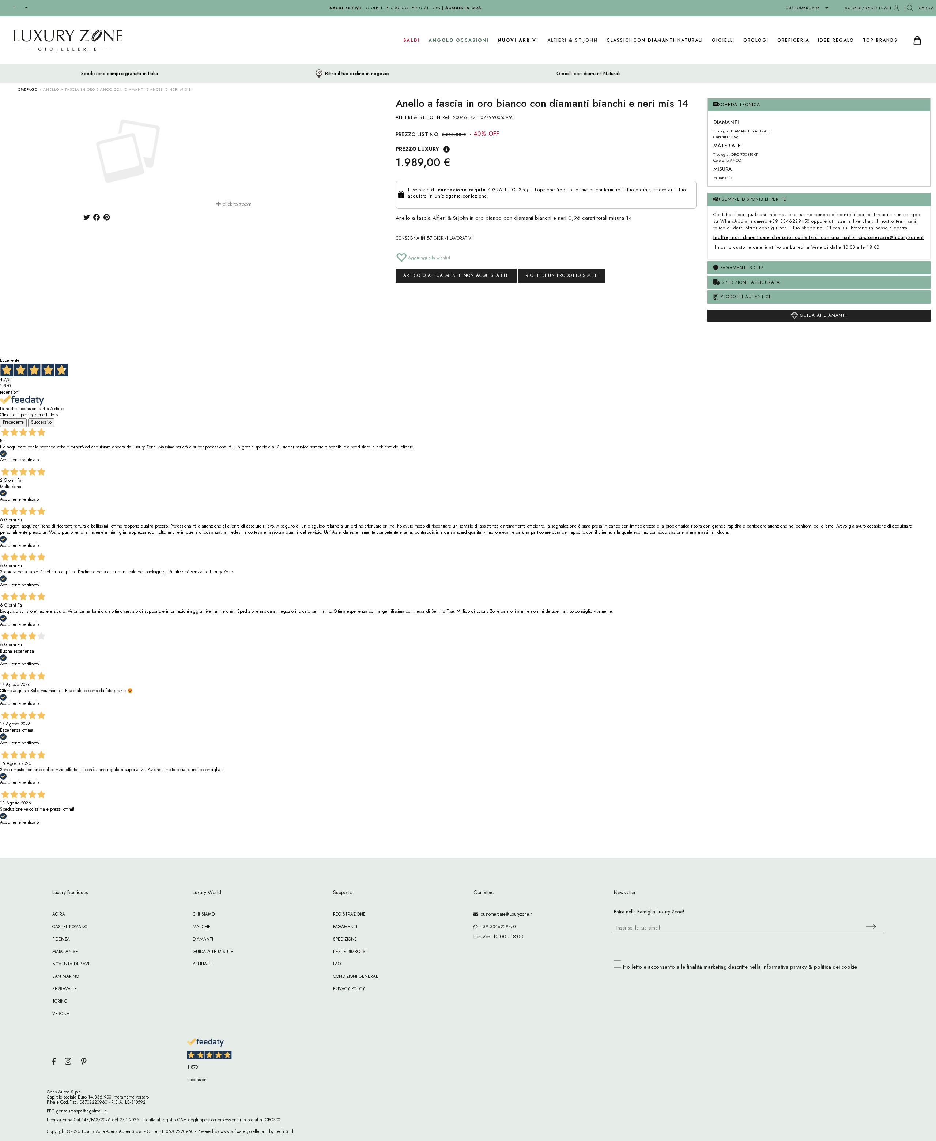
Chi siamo (204, 914)
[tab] (819, 104)
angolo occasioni (459, 40)
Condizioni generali (356, 976)
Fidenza (61, 939)
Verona (60, 1013)
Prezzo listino (417, 134)
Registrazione (349, 914)
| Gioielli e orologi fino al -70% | (405, 8)
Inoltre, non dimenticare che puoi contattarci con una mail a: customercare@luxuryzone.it (818, 237)
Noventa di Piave (71, 964)
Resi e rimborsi (349, 951)
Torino (59, 1001)
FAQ (337, 964)
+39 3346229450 (497, 926)
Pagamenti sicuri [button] (741, 267)
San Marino (65, 976)
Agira (58, 914)
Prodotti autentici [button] (744, 296)
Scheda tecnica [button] (739, 104)
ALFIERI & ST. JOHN (418, 117)
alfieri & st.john (572, 40)
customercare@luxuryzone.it (505, 914)
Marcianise (65, 951)
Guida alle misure (213, 951)
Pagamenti (345, 926)
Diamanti (203, 939)
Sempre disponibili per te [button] (753, 199)
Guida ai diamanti (822, 315)
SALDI (411, 40)
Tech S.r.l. (285, 1131)
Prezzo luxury (417, 149)
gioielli (723, 40)
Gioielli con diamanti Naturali (588, 73)
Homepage (26, 89)
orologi (756, 40)
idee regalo (836, 40)
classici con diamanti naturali (655, 40)
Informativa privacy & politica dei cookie (809, 967)
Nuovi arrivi (518, 40)
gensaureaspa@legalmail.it (80, 1111)
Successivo (41, 422)
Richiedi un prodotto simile (562, 275)
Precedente (13, 422)
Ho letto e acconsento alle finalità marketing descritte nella (740, 967)
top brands (880, 40)
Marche (202, 926)
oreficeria (793, 40)
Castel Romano (69, 926)
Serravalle (64, 989)
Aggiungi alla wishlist (428, 258)
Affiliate (202, 964)
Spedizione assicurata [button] (750, 282)
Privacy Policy (349, 989)
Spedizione (345, 939)
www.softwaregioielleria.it (244, 1131)
